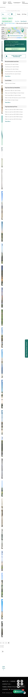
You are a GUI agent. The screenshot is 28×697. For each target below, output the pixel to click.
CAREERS (12, 681)
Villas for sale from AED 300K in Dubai (14, 114)
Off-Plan (24, 14)
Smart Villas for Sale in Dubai (11, 100)
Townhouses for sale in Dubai (12, 66)
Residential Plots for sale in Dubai (13, 73)
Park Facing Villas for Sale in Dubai (13, 95)
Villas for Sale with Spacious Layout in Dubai (15, 97)
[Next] (9, 643)
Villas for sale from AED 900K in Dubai (14, 116)
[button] (5, 14)
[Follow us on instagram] (21, 684)
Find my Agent (4, 2)
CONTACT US (6, 684)
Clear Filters (17, 21)
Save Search (24, 21)
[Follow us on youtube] (18, 686)
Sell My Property (10, 2)
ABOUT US (5, 681)
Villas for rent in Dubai (10, 83)
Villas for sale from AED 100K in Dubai (14, 109)
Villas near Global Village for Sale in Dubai (14, 93)
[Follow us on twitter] (21, 681)
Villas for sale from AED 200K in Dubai (14, 112)
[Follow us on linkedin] (18, 684)
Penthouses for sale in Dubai (11, 69)
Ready (18, 14)
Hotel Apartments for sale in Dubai (13, 71)
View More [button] (2, 667)
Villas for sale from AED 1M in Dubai (13, 119)
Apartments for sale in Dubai (11, 64)
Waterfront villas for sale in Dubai (12, 90)
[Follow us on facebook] (18, 681)
